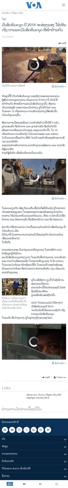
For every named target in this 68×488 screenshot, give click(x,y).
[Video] (24, 484)
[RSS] (34, 430)
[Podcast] (41, 430)
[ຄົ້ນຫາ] (56, 484)
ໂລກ (4, 19)
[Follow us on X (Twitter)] (26, 430)
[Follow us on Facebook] (5, 430)
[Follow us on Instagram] (19, 430)
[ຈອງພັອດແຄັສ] (48, 430)
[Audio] (40, 484)
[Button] (62, 43)
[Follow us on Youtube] (12, 430)
